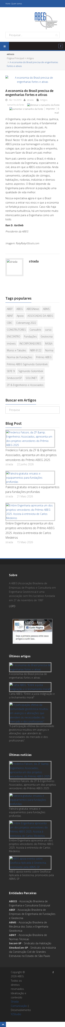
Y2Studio (16, 1014)
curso (48, 329)
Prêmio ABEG (43, 357)
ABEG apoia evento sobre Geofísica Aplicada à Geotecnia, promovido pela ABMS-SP (31, 875)
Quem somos (16, 3)
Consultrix (35, 329)
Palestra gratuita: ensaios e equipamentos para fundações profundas (32, 489)
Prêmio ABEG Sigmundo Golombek (27, 364)
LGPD (12, 606)
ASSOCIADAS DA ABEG (40, 315)
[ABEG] (46, 20)
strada (30, 99)
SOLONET (31, 378)
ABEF (10, 309)
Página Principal (15, 58)
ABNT (10, 315)
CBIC (9, 322)
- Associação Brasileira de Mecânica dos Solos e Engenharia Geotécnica (28, 927)
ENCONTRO (13, 336)
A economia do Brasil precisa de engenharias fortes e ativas (28, 675)
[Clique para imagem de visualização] (32, 80)
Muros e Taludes (16, 350)
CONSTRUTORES (16, 329)
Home (7, 3)
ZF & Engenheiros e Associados (25, 385)
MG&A (48, 343)
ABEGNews (33, 309)
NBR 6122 (35, 350)
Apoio (20, 315)
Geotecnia (47, 336)
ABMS (46, 309)
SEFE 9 (11, 371)
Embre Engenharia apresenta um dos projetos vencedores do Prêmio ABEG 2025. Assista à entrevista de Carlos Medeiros (30, 530)
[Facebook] (60, 47)
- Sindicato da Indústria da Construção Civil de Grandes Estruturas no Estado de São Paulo (32, 952)
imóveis (11, 343)
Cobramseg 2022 (26, 322)
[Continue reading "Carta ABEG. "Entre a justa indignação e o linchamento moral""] (31, 687)
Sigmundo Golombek (30, 371)
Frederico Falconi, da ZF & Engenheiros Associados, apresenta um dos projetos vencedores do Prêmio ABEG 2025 (31, 455)
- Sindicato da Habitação (30, 943)
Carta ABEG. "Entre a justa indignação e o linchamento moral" (32, 695)
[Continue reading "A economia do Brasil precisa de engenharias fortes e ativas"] (31, 667)
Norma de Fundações (19, 357)
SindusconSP (14, 378)
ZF (42, 378)
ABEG (19, 309)
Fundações (30, 336)
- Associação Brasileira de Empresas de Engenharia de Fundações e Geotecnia (32, 914)
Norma (49, 350)
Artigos (8, 9)
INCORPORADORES (30, 343)
